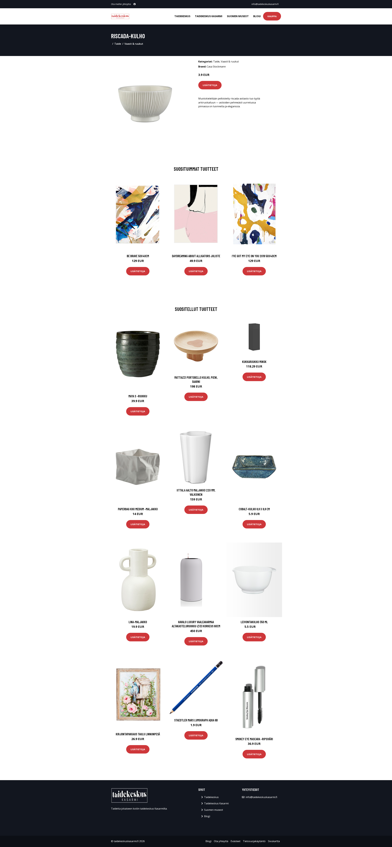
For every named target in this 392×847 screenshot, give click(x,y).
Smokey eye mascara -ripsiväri (254, 739)
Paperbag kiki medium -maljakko (138, 509)
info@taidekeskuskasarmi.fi (265, 4)
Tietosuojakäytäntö (254, 841)
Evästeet (235, 841)
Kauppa (272, 16)
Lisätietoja (210, 85)
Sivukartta (274, 841)
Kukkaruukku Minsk (254, 362)
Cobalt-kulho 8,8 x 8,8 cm (254, 509)
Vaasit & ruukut (133, 43)
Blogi (257, 16)
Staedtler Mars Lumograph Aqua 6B (196, 720)
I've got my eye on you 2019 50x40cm (254, 256)
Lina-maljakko (138, 622)
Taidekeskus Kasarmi (208, 16)
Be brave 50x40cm (138, 256)
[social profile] (134, 4)
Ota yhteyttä (221, 841)
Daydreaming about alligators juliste (196, 256)
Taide (117, 43)
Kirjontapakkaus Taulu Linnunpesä (138, 734)
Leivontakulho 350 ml (254, 622)
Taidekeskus (182, 16)
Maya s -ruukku (137, 396)
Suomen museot (238, 16)
